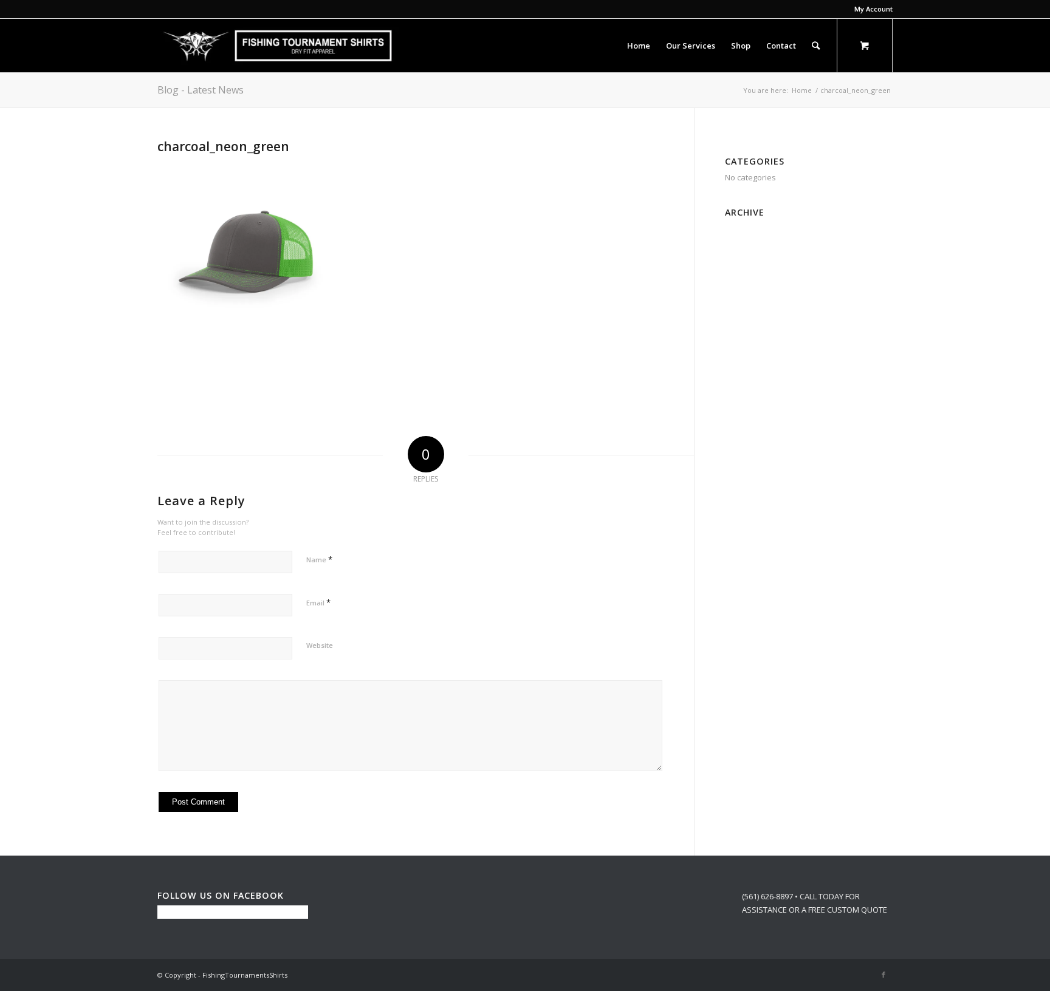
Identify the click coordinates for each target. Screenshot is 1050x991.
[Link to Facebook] (883, 974)
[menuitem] (870, 9)
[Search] (816, 45)
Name (319, 559)
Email (318, 602)
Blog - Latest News (200, 90)
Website (319, 645)
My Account (873, 8)
